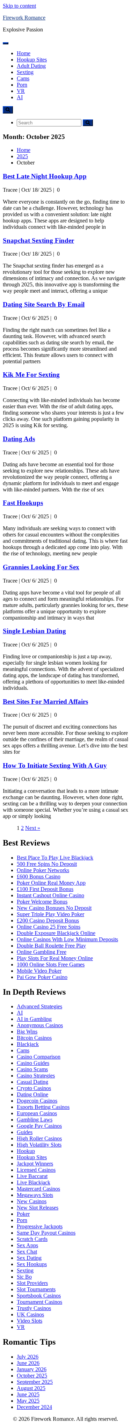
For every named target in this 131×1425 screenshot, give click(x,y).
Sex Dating (29, 1258)
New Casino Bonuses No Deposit (54, 908)
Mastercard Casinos (38, 1189)
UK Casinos (30, 1314)
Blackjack (28, 1044)
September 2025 (35, 1382)
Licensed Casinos (36, 1170)
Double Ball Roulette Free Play (51, 946)
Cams (23, 78)
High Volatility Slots (39, 1145)
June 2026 (28, 1363)
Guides (24, 1132)
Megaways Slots (35, 1195)
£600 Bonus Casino (38, 876)
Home (23, 53)
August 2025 (31, 1388)
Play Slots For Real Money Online (55, 958)
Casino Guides (33, 1063)
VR (21, 91)
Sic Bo (24, 1277)
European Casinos (37, 1113)
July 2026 (27, 1357)
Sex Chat (27, 1252)
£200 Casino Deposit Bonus (48, 920)
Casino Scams (32, 1069)
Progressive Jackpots (40, 1226)
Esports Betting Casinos (43, 1107)
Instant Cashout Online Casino (50, 895)
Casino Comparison (38, 1057)
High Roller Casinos (39, 1138)
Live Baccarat (32, 1176)
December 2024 (34, 1407)
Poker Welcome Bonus (42, 902)
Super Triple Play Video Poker (50, 914)
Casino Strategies (36, 1076)
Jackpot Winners (35, 1164)
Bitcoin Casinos (34, 1038)
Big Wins (27, 1032)
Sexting (25, 72)
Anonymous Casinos (40, 1025)
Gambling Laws (34, 1120)
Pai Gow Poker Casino (42, 977)
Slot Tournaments (36, 1289)
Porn (22, 85)
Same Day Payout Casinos (46, 1233)
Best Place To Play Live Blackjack (55, 858)
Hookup (26, 1151)
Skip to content (19, 6)
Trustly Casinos (34, 1308)
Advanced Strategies (39, 1006)
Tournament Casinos (39, 1302)
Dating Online (32, 1094)
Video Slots (29, 1321)
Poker (23, 1214)
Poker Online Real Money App (51, 883)
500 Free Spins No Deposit (47, 864)
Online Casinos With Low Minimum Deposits (67, 939)
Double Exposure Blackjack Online (56, 933)
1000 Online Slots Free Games (51, 964)
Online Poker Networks (43, 870)
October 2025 (32, 1376)
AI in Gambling (34, 1019)
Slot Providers (32, 1283)
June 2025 (28, 1394)
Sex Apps (27, 1245)
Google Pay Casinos (39, 1126)
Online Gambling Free (41, 952)
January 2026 (31, 1369)
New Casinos (31, 1201)
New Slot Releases (37, 1208)
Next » (32, 828)
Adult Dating (31, 66)
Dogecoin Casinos (37, 1101)
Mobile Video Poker (39, 971)
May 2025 (28, 1401)
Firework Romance (24, 18)
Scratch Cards (32, 1239)
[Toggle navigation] (5, 43)
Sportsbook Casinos (39, 1296)
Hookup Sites (32, 60)
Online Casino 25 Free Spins (48, 927)
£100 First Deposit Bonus (45, 889)
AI (20, 97)
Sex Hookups (32, 1264)
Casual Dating (32, 1082)
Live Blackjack (33, 1182)
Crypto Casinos (34, 1088)
